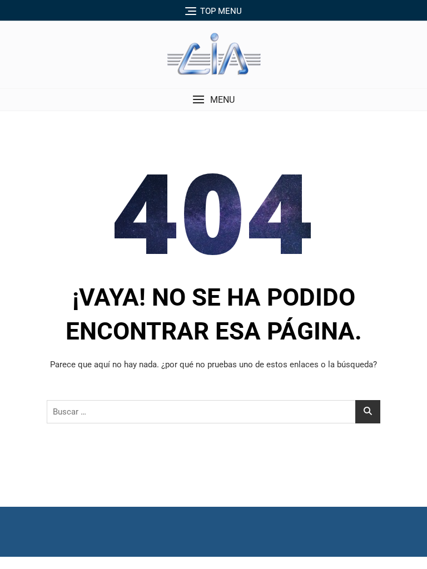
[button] (213, 99)
